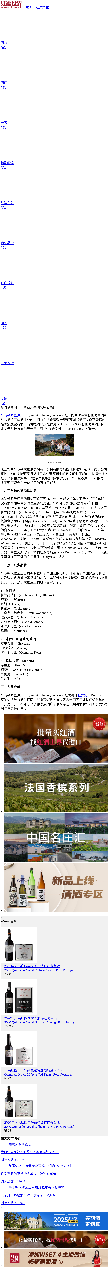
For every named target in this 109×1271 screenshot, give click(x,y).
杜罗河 (83, 695)
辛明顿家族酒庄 (12, 415)
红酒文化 (42, 7)
